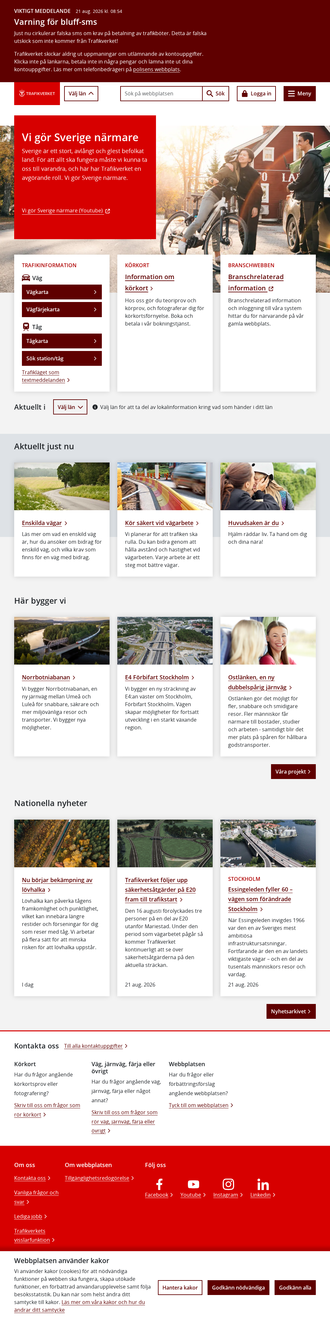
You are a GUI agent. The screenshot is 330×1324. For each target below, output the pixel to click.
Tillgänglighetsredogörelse (97, 1178)
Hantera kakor (180, 1287)
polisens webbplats (156, 69)
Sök (220, 93)
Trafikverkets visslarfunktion (32, 1235)
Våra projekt (291, 771)
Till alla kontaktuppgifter (93, 1045)
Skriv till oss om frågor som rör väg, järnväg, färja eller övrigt (125, 1121)
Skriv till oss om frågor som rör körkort (47, 1110)
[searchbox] (161, 93)
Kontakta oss (30, 1178)
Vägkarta (37, 292)
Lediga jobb (28, 1216)
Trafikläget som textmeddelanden (43, 376)
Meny (304, 93)
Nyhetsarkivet (288, 1011)
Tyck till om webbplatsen (198, 1105)
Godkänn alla (295, 1287)
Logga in (261, 93)
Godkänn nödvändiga (238, 1287)
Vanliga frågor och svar (36, 1197)
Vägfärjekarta (43, 309)
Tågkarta (37, 341)
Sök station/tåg (44, 358)
